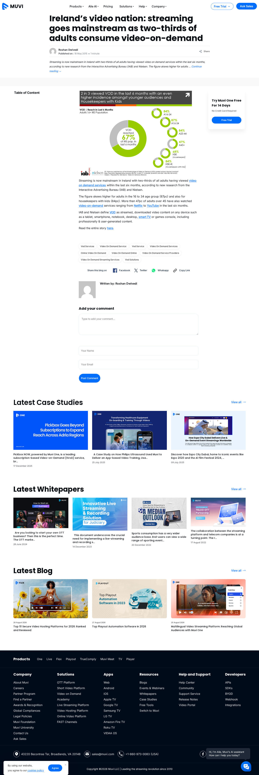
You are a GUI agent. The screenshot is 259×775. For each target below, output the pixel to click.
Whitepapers (148, 693)
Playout (71, 659)
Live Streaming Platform (73, 705)
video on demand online (124, 253)
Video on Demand (69, 693)
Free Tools (146, 705)
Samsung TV (112, 710)
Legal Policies (22, 716)
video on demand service (113, 246)
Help (142, 6)
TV (120, 659)
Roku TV (109, 727)
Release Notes (188, 699)
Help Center (187, 682)
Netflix (138, 205)
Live (49, 659)
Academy (63, 699)
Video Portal (187, 705)
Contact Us (20, 733)
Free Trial (220, 6)
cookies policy (35, 770)
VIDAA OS (110, 733)
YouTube (153, 205)
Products (76, 6)
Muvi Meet (107, 659)
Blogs (143, 682)
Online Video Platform (71, 716)
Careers (18, 688)
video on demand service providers (160, 253)
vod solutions (132, 259)
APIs (228, 682)
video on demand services (163, 246)
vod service (138, 246)
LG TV (108, 716)
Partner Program (24, 693)
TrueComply (88, 659)
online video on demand (93, 253)
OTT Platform (66, 682)
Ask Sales (246, 6)
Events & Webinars (152, 688)
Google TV (111, 705)
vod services (87, 246)
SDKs (228, 688)
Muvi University (23, 727)
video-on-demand (91, 205)
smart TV (145, 217)
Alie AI (92, 6)
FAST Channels (67, 722)
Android (109, 688)
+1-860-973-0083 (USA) (142, 754)
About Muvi (21, 682)
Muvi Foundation (24, 722)
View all (236, 402)
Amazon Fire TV (114, 722)
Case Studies (148, 699)
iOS (106, 693)
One (39, 659)
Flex (59, 659)
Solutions (125, 6)
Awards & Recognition (27, 705)
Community (186, 688)
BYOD (229, 693)
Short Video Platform (71, 688)
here (110, 228)
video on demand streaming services (100, 259)
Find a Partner (22, 699)
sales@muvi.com (103, 754)
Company (158, 6)
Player (130, 659)
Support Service (189, 693)
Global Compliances (26, 710)
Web (107, 682)
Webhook (231, 699)
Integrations (233, 705)
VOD (113, 212)
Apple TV (110, 699)
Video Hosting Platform (72, 710)
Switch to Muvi (149, 710)
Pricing (108, 6)
